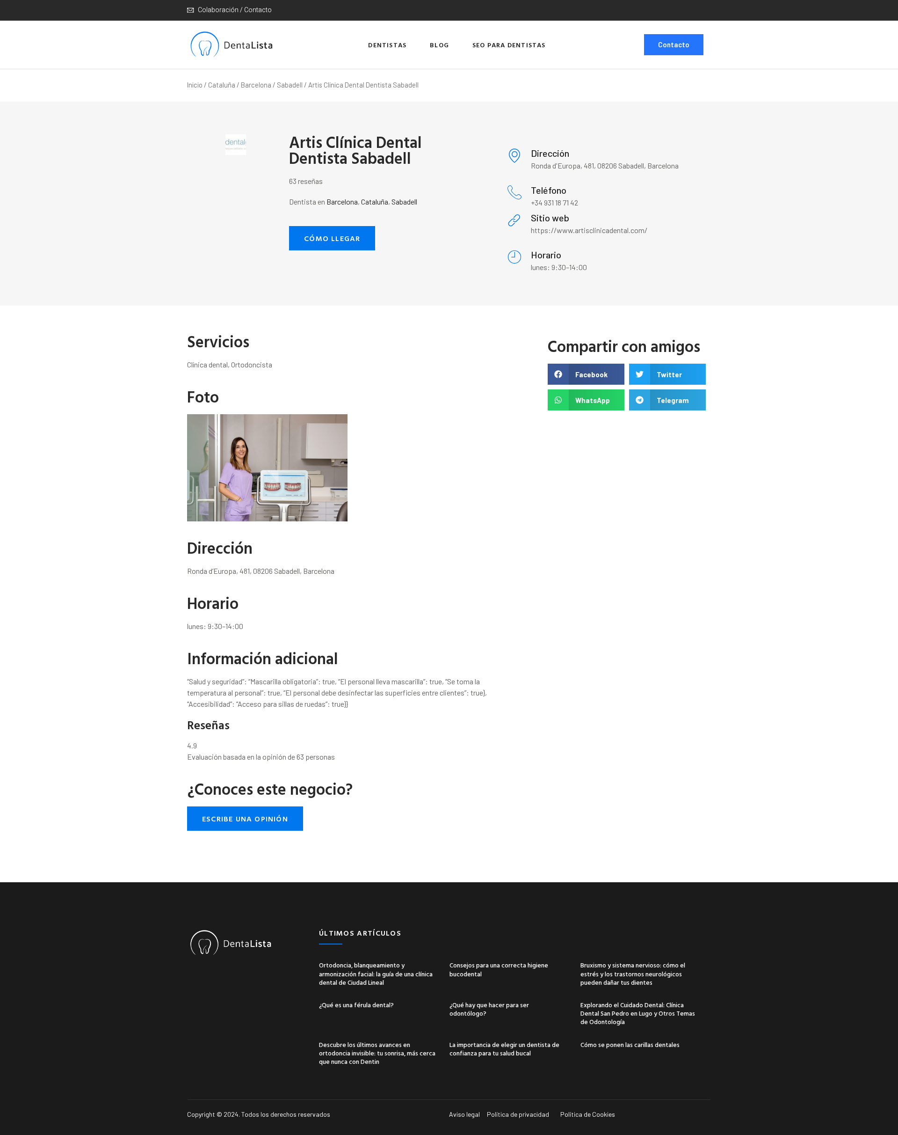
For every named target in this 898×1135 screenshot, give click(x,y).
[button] (332, 238)
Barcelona (256, 85)
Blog (439, 45)
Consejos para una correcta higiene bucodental (498, 969)
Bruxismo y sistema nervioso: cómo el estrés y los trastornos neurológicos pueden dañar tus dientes (632, 973)
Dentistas (387, 45)
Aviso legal (464, 1114)
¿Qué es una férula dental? (356, 1005)
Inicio (195, 85)
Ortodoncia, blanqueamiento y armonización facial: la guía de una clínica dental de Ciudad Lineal (376, 973)
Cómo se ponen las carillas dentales (630, 1044)
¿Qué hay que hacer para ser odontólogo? (489, 1009)
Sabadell (290, 85)
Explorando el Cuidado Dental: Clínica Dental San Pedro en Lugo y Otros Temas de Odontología (637, 1013)
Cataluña (221, 85)
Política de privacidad (518, 1114)
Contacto (673, 44)
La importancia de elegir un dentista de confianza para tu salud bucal (504, 1049)
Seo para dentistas (509, 45)
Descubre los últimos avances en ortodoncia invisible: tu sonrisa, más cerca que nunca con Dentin (377, 1053)
